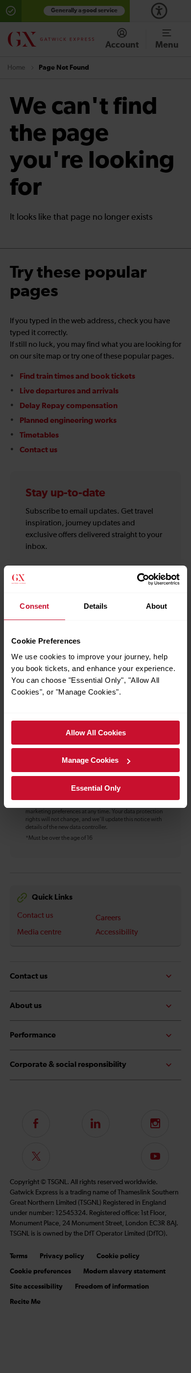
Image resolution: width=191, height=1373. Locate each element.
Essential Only (95, 788)
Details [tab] (96, 606)
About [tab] (156, 606)
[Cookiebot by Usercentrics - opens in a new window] (137, 579)
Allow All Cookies (96, 732)
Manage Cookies (90, 760)
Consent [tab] (34, 606)
